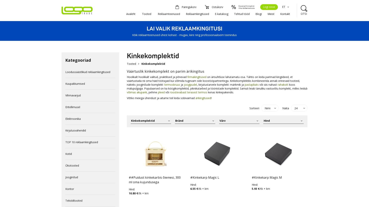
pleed (161, 92)
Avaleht (130, 14)
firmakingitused (197, 77)
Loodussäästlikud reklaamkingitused (87, 72)
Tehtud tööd (242, 14)
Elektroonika (73, 119)
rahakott (283, 84)
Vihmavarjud (73, 95)
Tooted (146, 14)
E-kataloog (221, 14)
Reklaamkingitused (197, 14)
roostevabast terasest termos (188, 92)
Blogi (258, 14)
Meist (271, 14)
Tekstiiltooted (73, 200)
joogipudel (190, 84)
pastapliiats (252, 84)
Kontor (69, 189)
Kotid (68, 154)
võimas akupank (137, 92)
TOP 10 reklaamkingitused (81, 142)
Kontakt (285, 14)
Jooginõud (71, 177)
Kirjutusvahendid (75, 130)
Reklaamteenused (169, 14)
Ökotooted (72, 165)
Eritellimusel (72, 107)
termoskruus (172, 84)
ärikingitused (203, 98)
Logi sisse (269, 7)
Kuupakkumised (75, 83)
